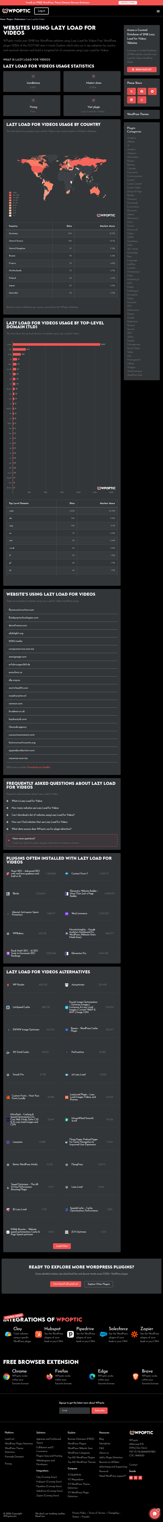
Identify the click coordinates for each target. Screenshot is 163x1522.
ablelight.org (16, 633)
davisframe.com (18, 625)
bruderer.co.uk (17, 711)
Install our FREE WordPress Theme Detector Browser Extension (57, 2)
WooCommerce (79, 913)
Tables (130, 352)
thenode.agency (18, 727)
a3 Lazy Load (78, 1074)
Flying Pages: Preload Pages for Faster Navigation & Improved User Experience (83, 1142)
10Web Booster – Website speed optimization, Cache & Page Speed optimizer (25, 1232)
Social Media (133, 348)
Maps (130, 275)
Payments (131, 302)
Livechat (131, 268)
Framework (132, 230)
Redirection (132, 321)
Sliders (130, 337)
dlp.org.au (14, 680)
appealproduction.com (22, 750)
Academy (131, 138)
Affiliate (131, 142)
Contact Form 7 (79, 873)
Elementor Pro (78, 953)
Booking (131, 164)
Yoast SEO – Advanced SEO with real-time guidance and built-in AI (25, 874)
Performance (19, 19)
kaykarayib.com (18, 719)
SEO (129, 333)
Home (2, 19)
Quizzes (130, 317)
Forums (130, 226)
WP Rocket (18, 985)
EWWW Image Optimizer (26, 1029)
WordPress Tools (134, 375)
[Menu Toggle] (158, 11)
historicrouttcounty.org (22, 742)
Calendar (131, 168)
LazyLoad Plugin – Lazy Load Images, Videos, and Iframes (83, 1097)
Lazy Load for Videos (93, 111)
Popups (130, 314)
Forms (130, 222)
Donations (132, 199)
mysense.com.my (18, 758)
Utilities (130, 363)
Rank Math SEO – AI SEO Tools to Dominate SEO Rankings (24, 953)
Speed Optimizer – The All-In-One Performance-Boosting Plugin (24, 1187)
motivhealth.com (18, 688)
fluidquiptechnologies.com (23, 618)
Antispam (131, 153)
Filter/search (132, 218)
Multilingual (132, 291)
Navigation (132, 295)
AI (128, 145)
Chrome (19, 1371)
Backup (130, 161)
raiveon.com (15, 703)
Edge (103, 1371)
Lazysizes (17, 1142)
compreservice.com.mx (21, 649)
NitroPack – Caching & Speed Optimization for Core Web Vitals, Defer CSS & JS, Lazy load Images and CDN (24, 1119)
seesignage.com (17, 657)
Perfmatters (77, 1052)
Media (130, 287)
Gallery (130, 233)
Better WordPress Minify (25, 1164)
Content (131, 180)
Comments (132, 172)
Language (132, 260)
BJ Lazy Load (19, 1209)
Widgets (131, 367)
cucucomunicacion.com (22, 735)
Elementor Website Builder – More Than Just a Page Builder (84, 893)
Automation (132, 157)
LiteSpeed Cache (21, 1007)
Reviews (131, 325)
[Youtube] (131, 1478)
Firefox (61, 1371)
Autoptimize (77, 985)
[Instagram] (136, 1478)
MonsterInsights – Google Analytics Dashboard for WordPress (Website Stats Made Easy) (82, 933)
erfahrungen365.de (19, 664)
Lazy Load (76, 1187)
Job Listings (132, 249)
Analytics (131, 149)
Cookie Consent (134, 184)
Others (130, 298)
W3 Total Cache (21, 1052)
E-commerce (133, 207)
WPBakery (18, 933)
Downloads (132, 203)
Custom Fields (133, 187)
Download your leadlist (38, 767)
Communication (134, 176)
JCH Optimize (78, 1232)
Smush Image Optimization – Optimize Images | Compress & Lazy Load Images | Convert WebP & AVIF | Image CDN (83, 1007)
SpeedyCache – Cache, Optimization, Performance (84, 1209)
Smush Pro (18, 1074)
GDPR (130, 237)
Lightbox (131, 264)
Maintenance (133, 272)
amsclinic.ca (15, 672)
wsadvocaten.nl (17, 696)
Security (130, 329)
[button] (62, 1246)
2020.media (15, 641)
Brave (147, 1371)
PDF (129, 306)
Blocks (16, 893)
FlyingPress (77, 1164)
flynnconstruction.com (21, 610)
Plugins (10, 19)
